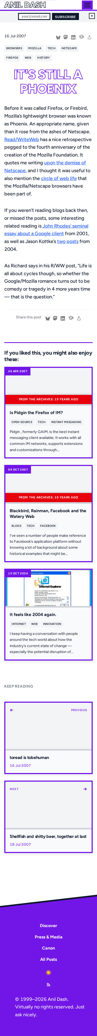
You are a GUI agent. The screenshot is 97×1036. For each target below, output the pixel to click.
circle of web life (59, 178)
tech (52, 48)
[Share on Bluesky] (58, 36)
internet (19, 624)
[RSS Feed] (48, 984)
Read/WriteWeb (21, 139)
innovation (52, 624)
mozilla (34, 48)
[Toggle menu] (87, 5)
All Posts (48, 959)
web (28, 57)
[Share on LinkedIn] (73, 36)
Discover (48, 925)
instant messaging (66, 422)
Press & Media (49, 937)
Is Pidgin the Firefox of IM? (36, 412)
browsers (14, 48)
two (61, 241)
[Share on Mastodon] (66, 36)
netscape (69, 48)
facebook (48, 526)
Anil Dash (25, 5)
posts (72, 241)
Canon (48, 948)
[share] (89, 36)
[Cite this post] (81, 36)
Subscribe (65, 17)
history (43, 57)
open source (22, 422)
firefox (12, 57)
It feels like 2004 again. (33, 614)
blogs (16, 526)
